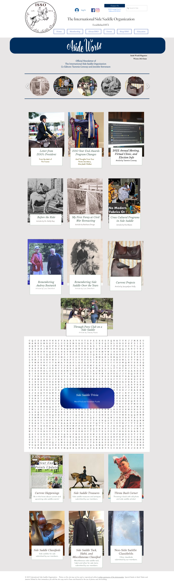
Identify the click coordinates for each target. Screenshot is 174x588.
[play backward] (27, 86)
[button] (114, 5)
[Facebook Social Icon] (93, 10)
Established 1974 (101, 24)
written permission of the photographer (111, 577)
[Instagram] (97, 10)
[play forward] (148, 86)
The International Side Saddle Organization (101, 18)
